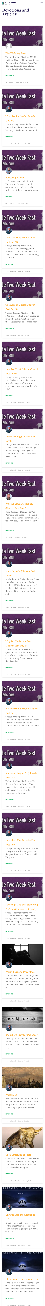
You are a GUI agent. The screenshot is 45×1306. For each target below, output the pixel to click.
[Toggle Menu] (41, 3)
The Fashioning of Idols (18, 1154)
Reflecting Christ (14, 177)
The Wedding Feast (15, 53)
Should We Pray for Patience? (21, 1034)
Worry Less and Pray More (20, 971)
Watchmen (11, 1094)
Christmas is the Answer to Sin (22, 1279)
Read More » (9, 75)
